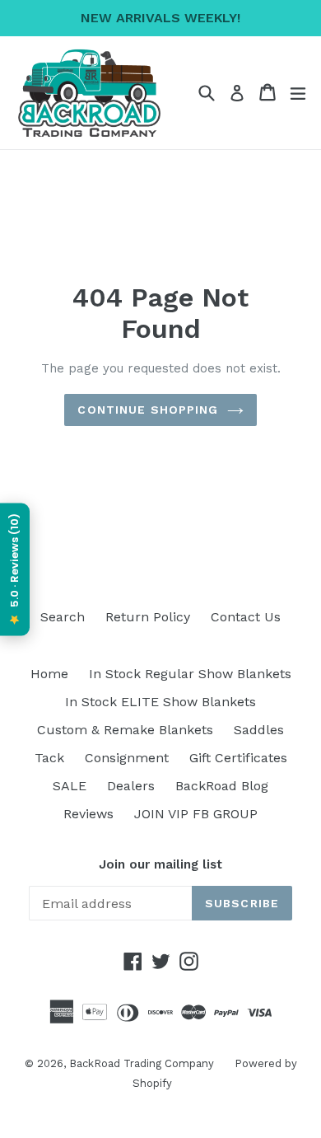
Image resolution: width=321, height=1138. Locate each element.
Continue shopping (147, 409)
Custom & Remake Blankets (125, 730)
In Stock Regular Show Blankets (190, 673)
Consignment (127, 758)
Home (49, 673)
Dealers (131, 786)
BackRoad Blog (221, 786)
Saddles (259, 730)
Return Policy (147, 617)
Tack (49, 758)
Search (62, 617)
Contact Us (246, 617)
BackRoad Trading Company (141, 1063)
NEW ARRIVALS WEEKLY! (160, 18)
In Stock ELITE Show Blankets (160, 701)
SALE (69, 786)
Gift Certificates (238, 758)
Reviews (88, 814)
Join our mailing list (160, 864)
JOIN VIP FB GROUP (196, 814)
